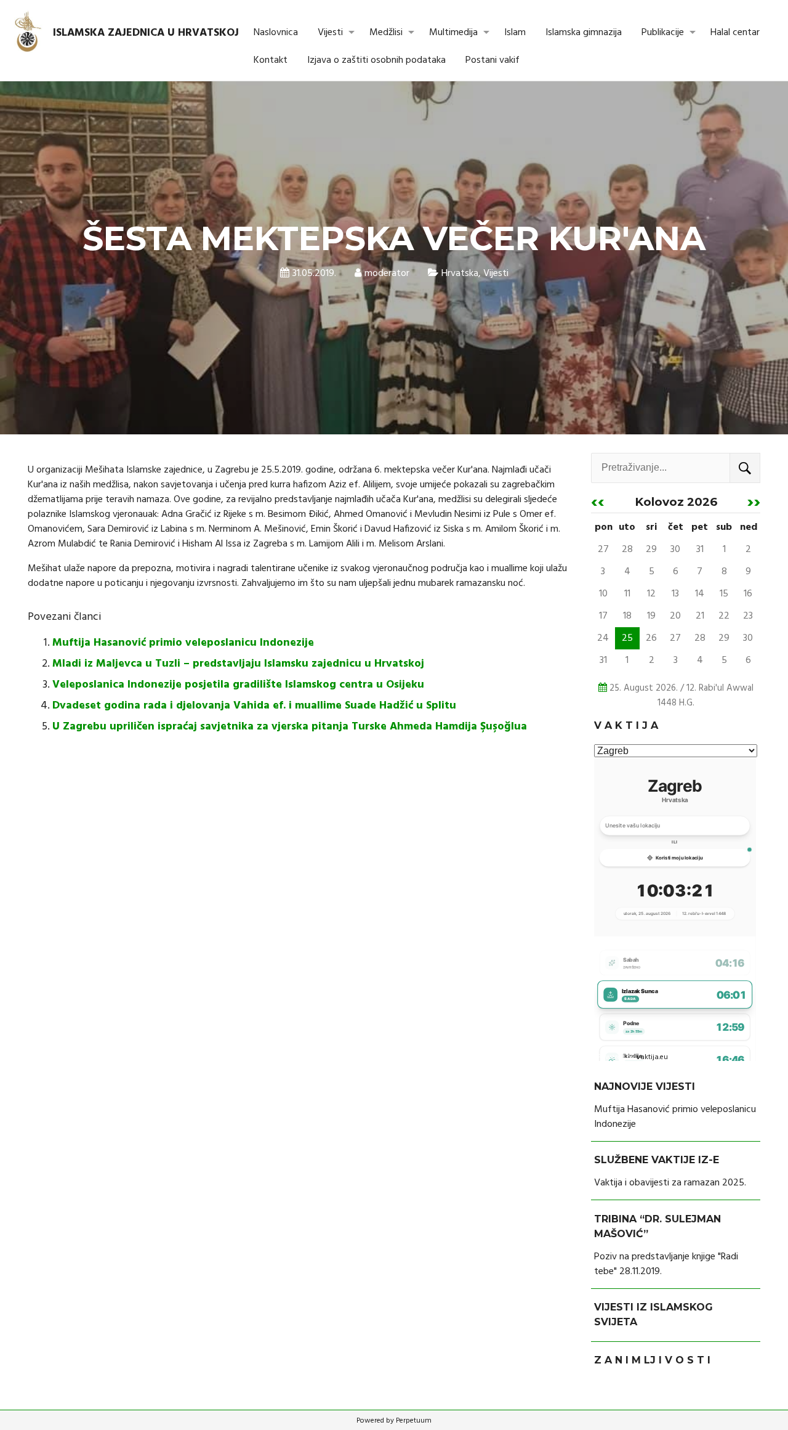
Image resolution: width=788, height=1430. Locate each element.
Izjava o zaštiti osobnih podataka (376, 60)
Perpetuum (414, 1421)
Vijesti (330, 33)
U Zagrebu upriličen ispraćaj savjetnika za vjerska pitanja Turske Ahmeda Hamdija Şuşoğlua (289, 727)
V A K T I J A (626, 725)
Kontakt (270, 60)
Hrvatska (459, 274)
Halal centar (735, 33)
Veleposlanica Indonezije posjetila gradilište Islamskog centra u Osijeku (238, 685)
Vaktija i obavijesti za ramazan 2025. (670, 1183)
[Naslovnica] (28, 32)
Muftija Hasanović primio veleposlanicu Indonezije (183, 643)
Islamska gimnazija (583, 33)
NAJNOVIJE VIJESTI (644, 1086)
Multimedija (453, 33)
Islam (515, 33)
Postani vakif (492, 60)
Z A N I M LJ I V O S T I (652, 1360)
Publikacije (662, 33)
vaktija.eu (652, 1057)
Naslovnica (276, 33)
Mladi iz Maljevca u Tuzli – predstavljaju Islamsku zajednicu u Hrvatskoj (238, 664)
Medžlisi (386, 33)
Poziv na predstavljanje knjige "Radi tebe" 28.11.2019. (666, 1264)
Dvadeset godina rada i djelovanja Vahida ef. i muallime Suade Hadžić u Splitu (254, 706)
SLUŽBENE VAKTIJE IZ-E (656, 1160)
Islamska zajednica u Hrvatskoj (146, 33)
